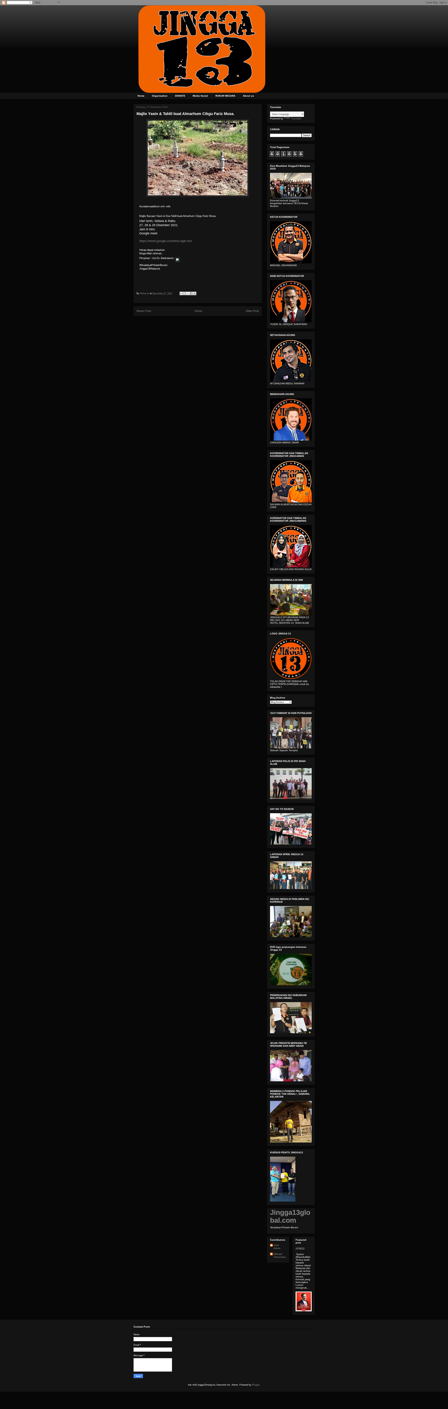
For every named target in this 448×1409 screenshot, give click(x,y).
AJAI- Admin (277, 1247)
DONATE (180, 95)
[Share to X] (188, 293)
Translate (296, 118)
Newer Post (143, 311)
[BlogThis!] (184, 293)
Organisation (159, 95)
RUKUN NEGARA (225, 95)
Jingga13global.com (290, 1216)
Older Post (252, 311)
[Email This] (181, 293)
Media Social (200, 95)
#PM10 (300, 1248)
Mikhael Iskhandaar (280, 1255)
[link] (165, 241)
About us (248, 95)
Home (141, 95)
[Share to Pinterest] (194, 293)
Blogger (256, 1384)
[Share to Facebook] (191, 293)
